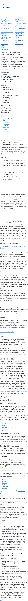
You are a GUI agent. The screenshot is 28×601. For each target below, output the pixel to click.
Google (4, 481)
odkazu (15, 579)
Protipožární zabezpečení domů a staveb (20, 28)
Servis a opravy (19, 44)
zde (18, 392)
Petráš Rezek (21, 491)
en (5, 7)
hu (6, 7)
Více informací (4, 332)
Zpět (1, 494)
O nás (14, 51)
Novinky (3, 47)
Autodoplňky (4, 44)
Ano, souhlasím (7, 246)
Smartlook (5, 486)
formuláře (20, 393)
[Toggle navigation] (4, 13)
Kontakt (3, 115)
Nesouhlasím (14, 246)
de (8, 7)
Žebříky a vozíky (5, 40)
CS (4, 7)
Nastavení (22, 246)
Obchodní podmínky (6, 118)
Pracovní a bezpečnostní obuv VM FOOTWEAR (6, 37)
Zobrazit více (4, 49)
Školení (3, 45)
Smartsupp (5, 488)
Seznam (4, 484)
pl (9, 7)
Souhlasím (11, 332)
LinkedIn (4, 483)
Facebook (5, 479)
